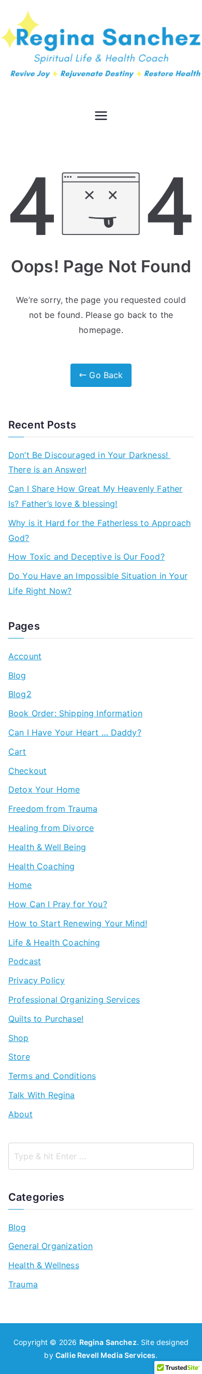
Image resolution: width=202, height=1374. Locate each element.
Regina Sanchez (108, 1342)
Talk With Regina (41, 1095)
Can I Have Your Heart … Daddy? (74, 732)
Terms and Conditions (52, 1076)
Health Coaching (41, 866)
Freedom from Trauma (52, 808)
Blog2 (20, 694)
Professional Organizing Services (74, 999)
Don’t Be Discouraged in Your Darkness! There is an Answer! (89, 462)
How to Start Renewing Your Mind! (77, 923)
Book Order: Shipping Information (75, 713)
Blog (17, 675)
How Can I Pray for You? (57, 904)
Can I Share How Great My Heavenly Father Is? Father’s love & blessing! (95, 496)
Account (24, 656)
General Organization (50, 1246)
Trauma (23, 1284)
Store (19, 1056)
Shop (18, 1038)
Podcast (24, 961)
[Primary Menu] (101, 116)
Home (20, 885)
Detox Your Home (44, 789)
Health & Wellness (43, 1265)
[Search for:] (101, 1156)
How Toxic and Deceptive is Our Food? (86, 556)
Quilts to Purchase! (45, 1019)
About (20, 1114)
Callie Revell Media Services (105, 1355)
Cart (17, 751)
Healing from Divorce (51, 828)
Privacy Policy (36, 980)
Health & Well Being (47, 847)
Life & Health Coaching (54, 942)
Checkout (27, 771)
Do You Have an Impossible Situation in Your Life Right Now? (97, 583)
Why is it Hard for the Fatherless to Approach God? (99, 530)
